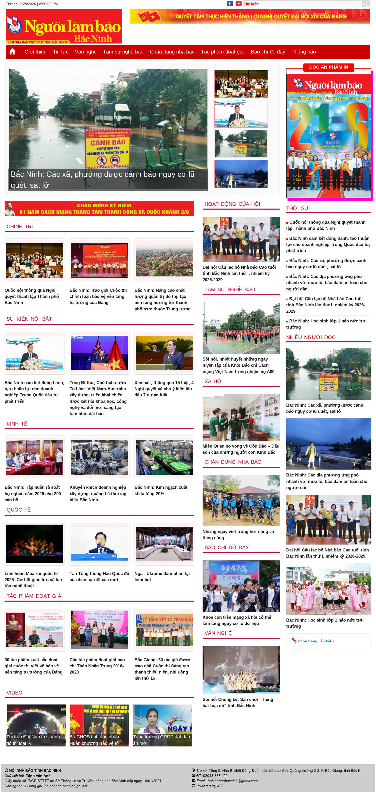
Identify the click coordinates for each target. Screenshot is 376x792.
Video (15, 693)
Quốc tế (19, 510)
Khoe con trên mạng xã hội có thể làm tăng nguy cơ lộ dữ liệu (237, 620)
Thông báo (304, 52)
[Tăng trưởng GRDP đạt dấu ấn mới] (99, 725)
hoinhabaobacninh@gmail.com (233, 781)
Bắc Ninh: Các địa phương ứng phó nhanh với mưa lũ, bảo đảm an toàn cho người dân (326, 282)
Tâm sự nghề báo (123, 52)
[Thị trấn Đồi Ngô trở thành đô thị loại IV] (162, 725)
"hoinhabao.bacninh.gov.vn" (65, 786)
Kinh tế (17, 424)
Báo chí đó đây (268, 52)
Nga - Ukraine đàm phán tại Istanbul (162, 576)
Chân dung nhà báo (172, 52)
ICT (220, 786)
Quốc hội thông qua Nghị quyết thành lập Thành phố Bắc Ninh (32, 296)
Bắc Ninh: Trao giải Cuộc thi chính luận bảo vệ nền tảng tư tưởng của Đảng (98, 296)
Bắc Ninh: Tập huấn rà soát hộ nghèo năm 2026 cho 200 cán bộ (33, 493)
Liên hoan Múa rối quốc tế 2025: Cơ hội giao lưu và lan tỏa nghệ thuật (33, 580)
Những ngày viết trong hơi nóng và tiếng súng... (238, 534)
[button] (313, 640)
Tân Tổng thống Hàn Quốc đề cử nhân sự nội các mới (99, 576)
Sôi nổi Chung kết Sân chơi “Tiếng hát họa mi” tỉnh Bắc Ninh (238, 702)
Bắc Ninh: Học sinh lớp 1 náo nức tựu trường (326, 324)
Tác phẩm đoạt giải (223, 52)
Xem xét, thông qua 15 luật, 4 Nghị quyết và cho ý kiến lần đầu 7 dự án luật (164, 389)
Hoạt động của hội (232, 204)
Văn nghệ (86, 52)
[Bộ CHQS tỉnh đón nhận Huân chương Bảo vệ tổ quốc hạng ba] (36, 725)
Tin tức (61, 52)
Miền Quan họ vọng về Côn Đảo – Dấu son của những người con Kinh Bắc (241, 449)
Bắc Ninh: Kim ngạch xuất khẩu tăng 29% (161, 490)
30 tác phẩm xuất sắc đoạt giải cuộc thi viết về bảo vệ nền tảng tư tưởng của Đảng (33, 666)
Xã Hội (214, 381)
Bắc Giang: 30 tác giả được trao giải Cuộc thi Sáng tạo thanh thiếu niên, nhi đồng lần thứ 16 (162, 669)
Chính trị (20, 226)
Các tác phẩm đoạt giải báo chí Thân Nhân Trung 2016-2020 (97, 666)
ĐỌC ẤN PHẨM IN (328, 67)
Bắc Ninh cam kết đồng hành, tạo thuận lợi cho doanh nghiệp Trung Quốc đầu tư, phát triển (34, 392)
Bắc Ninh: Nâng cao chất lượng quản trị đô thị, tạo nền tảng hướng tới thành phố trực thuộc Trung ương (163, 299)
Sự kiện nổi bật (29, 319)
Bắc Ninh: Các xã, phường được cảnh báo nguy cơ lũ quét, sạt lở (326, 263)
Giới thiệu (36, 52)
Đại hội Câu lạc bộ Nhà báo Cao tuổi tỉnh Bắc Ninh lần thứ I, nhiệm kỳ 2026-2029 (239, 273)
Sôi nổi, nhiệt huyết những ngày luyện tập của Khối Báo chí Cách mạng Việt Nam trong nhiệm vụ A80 (238, 365)
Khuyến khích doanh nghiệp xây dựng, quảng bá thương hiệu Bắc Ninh (98, 493)
